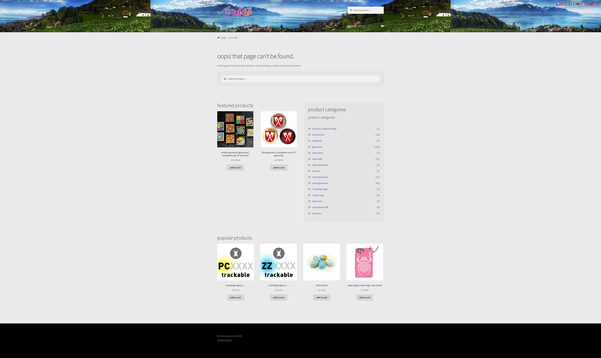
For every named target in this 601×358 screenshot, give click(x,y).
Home (223, 37)
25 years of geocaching (324, 128)
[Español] (594, 4)
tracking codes (320, 189)
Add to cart (235, 167)
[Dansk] (560, 4)
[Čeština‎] (557, 4)
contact (262, 25)
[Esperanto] (569, 4)
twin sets (317, 201)
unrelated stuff (320, 207)
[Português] (591, 4)
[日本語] (583, 4)
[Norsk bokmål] (588, 4)
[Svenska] (597, 4)
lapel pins (317, 152)
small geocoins (320, 177)
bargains (317, 140)
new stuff (317, 158)
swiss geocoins (320, 183)
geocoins (317, 146)
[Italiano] (580, 4)
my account (246, 25)
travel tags (318, 195)
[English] (566, 4)
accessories (318, 134)
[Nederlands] (563, 4)
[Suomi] (571, 4)
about (231, 25)
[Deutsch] (577, 4)
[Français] (574, 4)
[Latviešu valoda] (586, 4)
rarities (316, 170)
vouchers (317, 213)
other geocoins (320, 164)
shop (220, 25)
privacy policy (224, 340)
